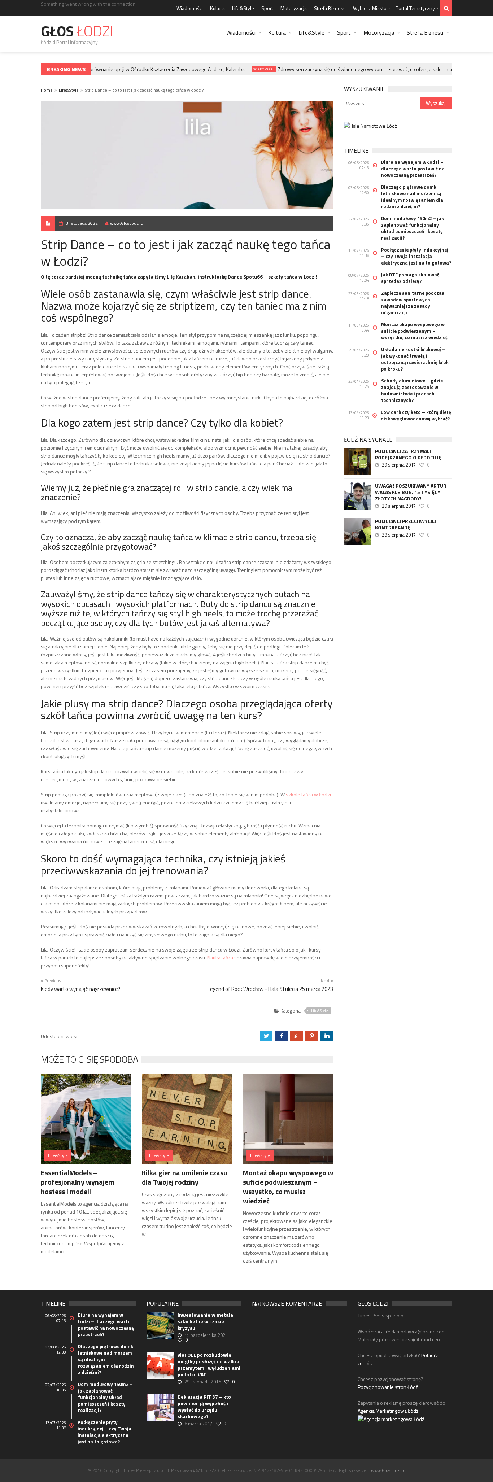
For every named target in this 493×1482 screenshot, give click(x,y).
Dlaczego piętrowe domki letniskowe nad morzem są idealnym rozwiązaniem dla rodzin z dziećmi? (412, 197)
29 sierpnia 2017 (399, 464)
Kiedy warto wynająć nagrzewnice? (81, 989)
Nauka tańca (220, 957)
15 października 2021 (206, 1335)
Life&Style (243, 8)
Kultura (217, 8)
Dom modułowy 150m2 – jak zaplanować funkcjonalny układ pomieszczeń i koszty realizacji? (412, 228)
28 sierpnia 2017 (399, 534)
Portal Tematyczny (415, 8)
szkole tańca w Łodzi (308, 794)
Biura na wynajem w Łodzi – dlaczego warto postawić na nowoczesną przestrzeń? (413, 168)
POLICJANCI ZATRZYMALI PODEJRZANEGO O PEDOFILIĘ (408, 454)
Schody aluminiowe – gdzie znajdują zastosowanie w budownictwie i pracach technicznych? (412, 390)
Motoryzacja (293, 8)
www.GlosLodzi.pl (127, 223)
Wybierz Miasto (370, 8)
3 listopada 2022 (82, 223)
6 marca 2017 (198, 1423)
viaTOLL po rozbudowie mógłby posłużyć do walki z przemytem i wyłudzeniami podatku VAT (209, 1365)
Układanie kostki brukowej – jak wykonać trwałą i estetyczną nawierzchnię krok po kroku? (415, 359)
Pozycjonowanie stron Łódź (388, 1387)
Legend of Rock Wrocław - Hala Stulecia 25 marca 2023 (270, 989)
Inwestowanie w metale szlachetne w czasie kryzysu (205, 1321)
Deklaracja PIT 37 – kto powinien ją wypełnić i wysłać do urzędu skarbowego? (204, 1407)
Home (47, 90)
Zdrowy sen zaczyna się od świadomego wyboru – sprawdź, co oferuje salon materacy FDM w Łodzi (375, 69)
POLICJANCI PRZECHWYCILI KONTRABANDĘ (405, 524)
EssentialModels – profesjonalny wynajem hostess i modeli (77, 1182)
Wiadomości (189, 8)
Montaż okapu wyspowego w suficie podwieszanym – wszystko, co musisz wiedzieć (288, 1186)
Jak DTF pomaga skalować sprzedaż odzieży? (410, 277)
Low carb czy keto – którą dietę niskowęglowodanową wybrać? (416, 415)
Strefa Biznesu (330, 8)
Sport (267, 8)
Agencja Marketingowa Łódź (388, 1411)
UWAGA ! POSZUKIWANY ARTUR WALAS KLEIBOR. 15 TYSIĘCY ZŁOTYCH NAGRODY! (410, 492)
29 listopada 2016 (202, 1381)
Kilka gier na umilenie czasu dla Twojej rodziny (184, 1177)
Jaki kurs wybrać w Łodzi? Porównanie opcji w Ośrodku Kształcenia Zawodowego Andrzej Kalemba (126, 69)
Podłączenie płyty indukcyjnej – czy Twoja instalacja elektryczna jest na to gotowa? (416, 256)
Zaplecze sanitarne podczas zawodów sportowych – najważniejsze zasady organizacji (412, 303)
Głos (77, 31)
